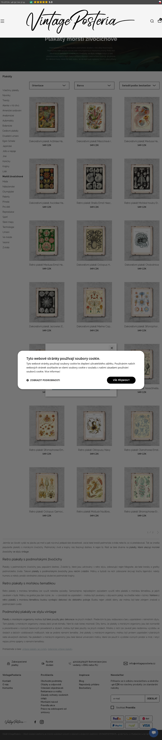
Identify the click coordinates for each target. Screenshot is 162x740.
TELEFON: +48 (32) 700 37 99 (13, 2)
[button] (2, 21)
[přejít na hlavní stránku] (77, 21)
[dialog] (81, 370)
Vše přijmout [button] (121, 380)
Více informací (52, 371)
